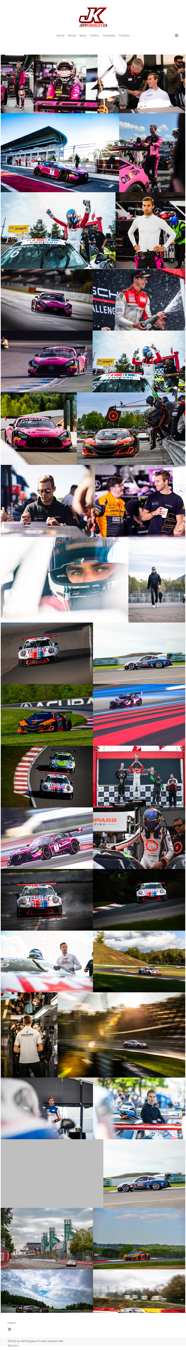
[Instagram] (176, 35)
